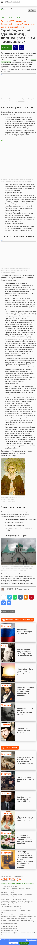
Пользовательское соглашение (9, 928)
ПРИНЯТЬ (24, 943)
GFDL (31, 181)
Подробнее (13, 943)
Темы (33, 10)
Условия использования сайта (9, 926)
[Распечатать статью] (21, 47)
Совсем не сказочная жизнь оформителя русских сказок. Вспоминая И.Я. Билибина (25, 691)
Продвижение (11, 883)
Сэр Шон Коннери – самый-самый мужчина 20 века (24, 799)
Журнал (9, 17)
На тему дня (17, 17)
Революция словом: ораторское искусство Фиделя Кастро (25, 711)
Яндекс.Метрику (31, 940)
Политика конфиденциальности (9, 930)
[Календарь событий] (20, 2)
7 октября (6, 47)
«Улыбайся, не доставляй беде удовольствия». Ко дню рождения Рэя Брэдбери (24, 839)
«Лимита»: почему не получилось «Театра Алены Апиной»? (25, 819)
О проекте (4, 883)
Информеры (31, 883)
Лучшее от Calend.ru (10, 748)
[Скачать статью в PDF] (15, 47)
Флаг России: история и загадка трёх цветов (24, 632)
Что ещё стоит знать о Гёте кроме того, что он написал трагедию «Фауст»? (25, 760)
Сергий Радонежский (8, 611)
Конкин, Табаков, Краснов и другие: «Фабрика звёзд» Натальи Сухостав (24, 652)
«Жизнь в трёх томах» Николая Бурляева (23, 730)
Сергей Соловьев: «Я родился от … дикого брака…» (25, 779)
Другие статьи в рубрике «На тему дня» (17, 620)
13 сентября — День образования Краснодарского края (25, 672)
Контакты (24, 883)
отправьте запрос (12, 923)
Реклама (18, 883)
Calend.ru (3, 17)
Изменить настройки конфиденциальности (12, 932)
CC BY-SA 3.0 (21, 101)
